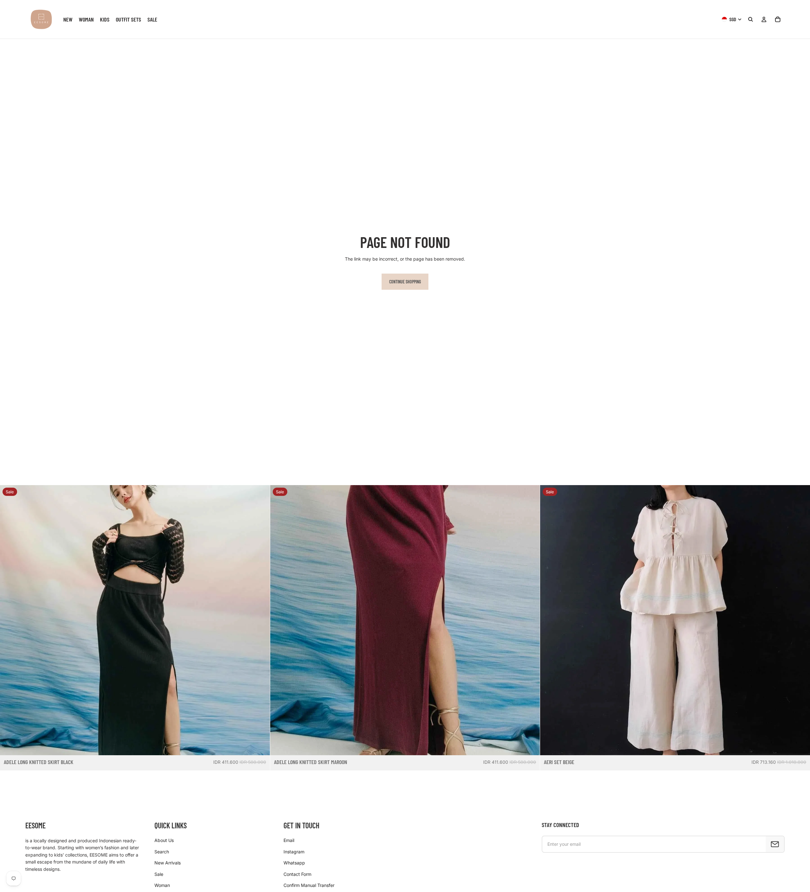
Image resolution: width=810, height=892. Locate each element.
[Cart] (778, 19)
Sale (158, 874)
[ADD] (260, 745)
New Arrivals (167, 862)
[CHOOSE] (800, 745)
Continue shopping (405, 281)
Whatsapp (294, 862)
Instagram (294, 851)
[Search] (750, 19)
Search (161, 851)
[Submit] (775, 844)
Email (289, 840)
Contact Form (297, 874)
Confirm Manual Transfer (309, 885)
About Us (164, 840)
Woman (162, 885)
